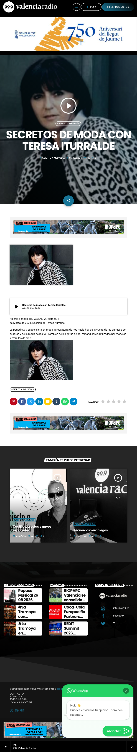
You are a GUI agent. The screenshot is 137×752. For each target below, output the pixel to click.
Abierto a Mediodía (68, 123)
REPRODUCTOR (118, 7)
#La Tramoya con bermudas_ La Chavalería (28, 618)
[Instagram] (17, 710)
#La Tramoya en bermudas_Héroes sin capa (29, 635)
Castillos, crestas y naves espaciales (32, 528)
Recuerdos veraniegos (90, 530)
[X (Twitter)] (11, 710)
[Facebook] (22, 710)
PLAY (91, 7)
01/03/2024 (74, 158)
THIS (59, 689)
